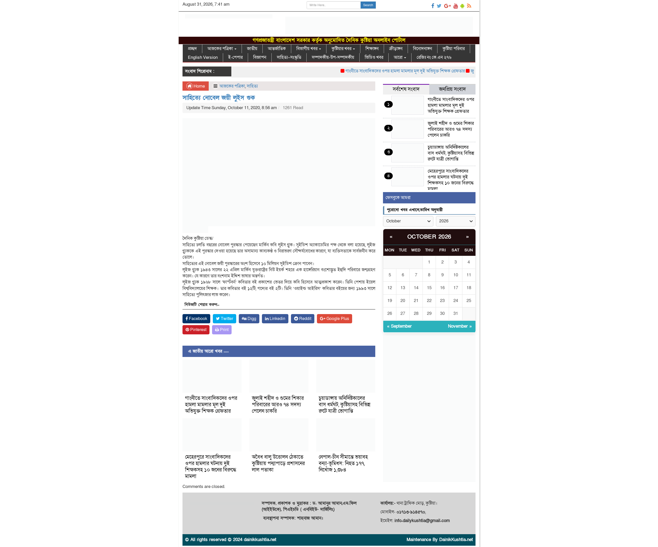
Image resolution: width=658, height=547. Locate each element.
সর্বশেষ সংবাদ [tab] (406, 89)
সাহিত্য (252, 86)
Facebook (197, 319)
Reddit (304, 319)
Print (224, 330)
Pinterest (197, 330)
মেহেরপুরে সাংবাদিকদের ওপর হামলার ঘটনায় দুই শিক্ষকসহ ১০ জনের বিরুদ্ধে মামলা (210, 467)
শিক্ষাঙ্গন (372, 49)
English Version (203, 57)
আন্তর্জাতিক (277, 49)
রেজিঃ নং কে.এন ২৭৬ (434, 57)
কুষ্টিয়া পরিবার (454, 49)
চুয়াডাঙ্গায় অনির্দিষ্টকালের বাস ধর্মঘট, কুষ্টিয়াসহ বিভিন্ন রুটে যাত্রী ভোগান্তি (344, 404)
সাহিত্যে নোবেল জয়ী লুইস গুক (218, 98)
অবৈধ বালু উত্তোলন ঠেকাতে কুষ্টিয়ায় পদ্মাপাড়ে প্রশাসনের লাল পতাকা (278, 463)
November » (460, 326)
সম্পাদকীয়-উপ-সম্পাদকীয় (333, 57)
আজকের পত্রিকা (220, 49)
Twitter (226, 319)
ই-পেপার (235, 57)
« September (399, 326)
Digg (251, 319)
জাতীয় (252, 49)
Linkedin (277, 319)
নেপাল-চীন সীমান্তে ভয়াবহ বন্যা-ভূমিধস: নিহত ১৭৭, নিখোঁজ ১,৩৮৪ (343, 463)
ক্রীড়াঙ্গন (396, 49)
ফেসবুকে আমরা (398, 198)
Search (368, 5)
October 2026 (429, 237)
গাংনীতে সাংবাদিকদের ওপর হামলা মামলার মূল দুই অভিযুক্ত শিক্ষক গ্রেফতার (393, 71)
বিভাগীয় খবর (307, 49)
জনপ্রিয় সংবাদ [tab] (452, 89)
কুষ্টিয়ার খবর (342, 49)
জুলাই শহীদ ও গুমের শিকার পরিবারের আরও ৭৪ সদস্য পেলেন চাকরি (278, 404)
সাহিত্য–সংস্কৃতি (289, 57)
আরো (399, 57)
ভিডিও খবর (374, 57)
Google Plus (337, 319)
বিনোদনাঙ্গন (422, 49)
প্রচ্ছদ (192, 49)
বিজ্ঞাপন (259, 57)
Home (199, 86)
